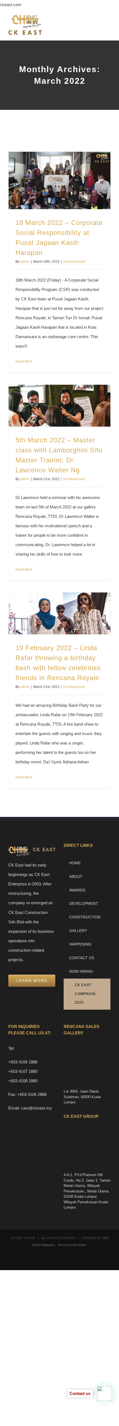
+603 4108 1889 (22, 1080)
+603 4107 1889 (22, 1071)
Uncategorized (74, 262)
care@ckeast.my (36, 1108)
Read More (23, 361)
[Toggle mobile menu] (108, 25)
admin (25, 262)
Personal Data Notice (72, 1245)
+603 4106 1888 (22, 1062)
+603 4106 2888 (31, 1094)
